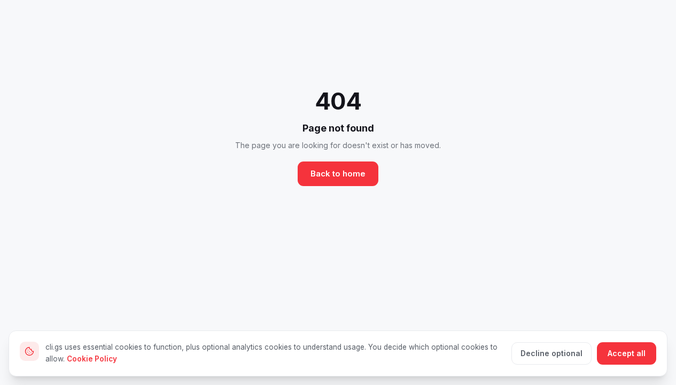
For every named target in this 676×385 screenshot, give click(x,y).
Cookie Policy (92, 359)
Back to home (338, 173)
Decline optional (551, 353)
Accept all (627, 353)
